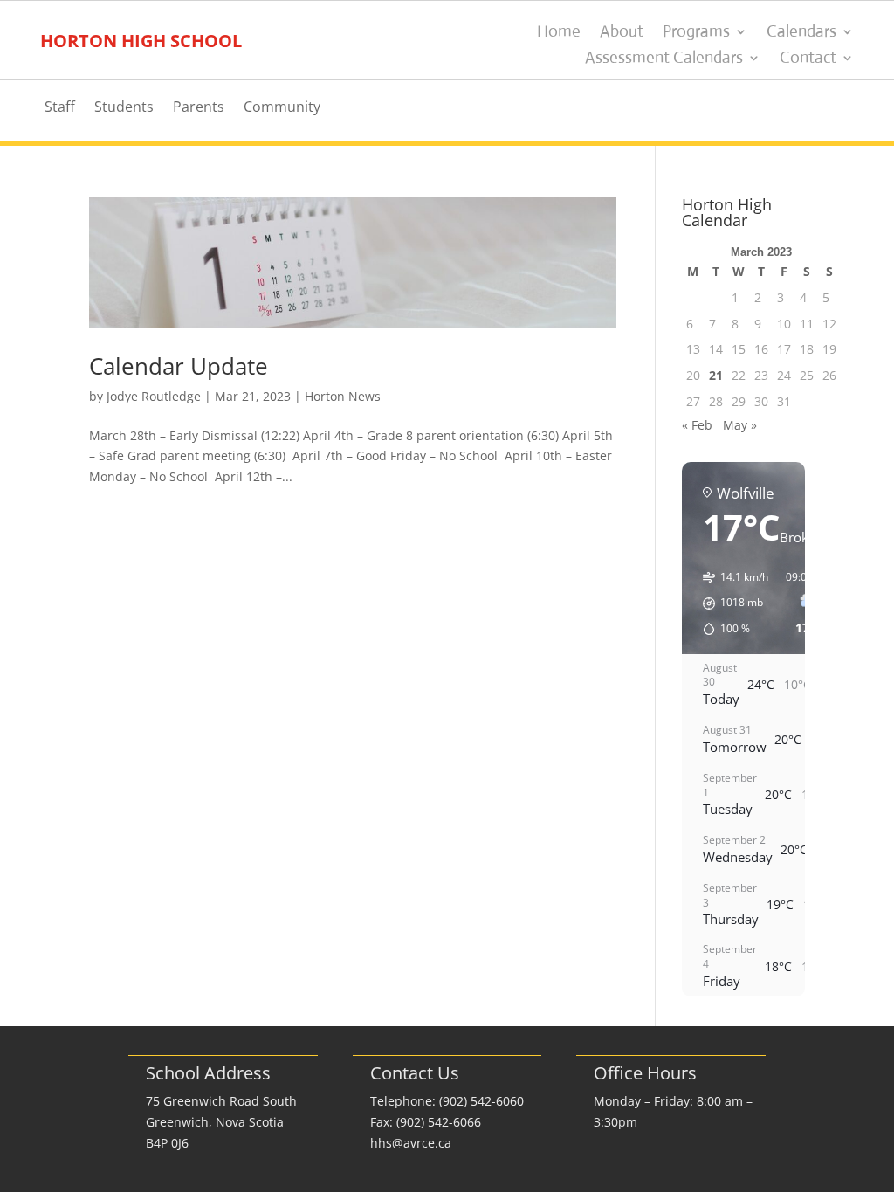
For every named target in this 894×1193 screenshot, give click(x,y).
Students (124, 108)
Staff (60, 108)
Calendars (801, 33)
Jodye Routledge (154, 396)
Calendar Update (178, 366)
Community (282, 108)
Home (559, 33)
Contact (808, 59)
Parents (198, 108)
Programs (696, 33)
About (621, 33)
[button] (729, 603)
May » (740, 425)
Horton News (343, 396)
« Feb (697, 425)
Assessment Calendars (664, 59)
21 (716, 375)
